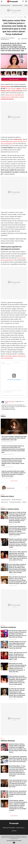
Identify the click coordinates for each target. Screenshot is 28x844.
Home (2, 17)
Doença (24, 502)
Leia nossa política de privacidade (14, 840)
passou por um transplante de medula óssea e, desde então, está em (12, 97)
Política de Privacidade (9, 827)
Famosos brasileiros (16, 499)
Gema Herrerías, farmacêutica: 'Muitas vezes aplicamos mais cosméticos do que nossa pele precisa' (18, 793)
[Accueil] (12, 1)
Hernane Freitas (10, 401)
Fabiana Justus (5, 86)
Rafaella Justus (20, 17)
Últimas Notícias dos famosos (10, 17)
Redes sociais (4, 502)
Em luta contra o (13, 88)
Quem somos (20, 827)
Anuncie (14, 830)
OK (14, 842)
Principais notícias (5, 499)
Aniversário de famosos (15, 502)
